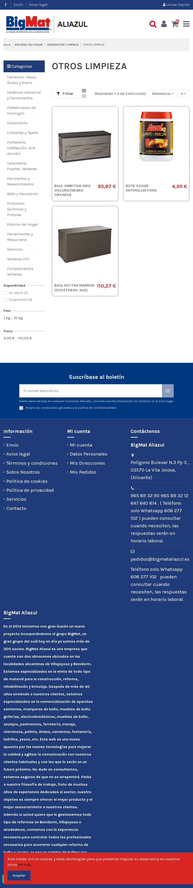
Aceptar (18, 875)
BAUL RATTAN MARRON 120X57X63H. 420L (74, 287)
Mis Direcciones (87, 463)
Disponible (20, 299)
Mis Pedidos (83, 472)
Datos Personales (88, 454)
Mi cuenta (81, 445)
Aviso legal (38, 4)
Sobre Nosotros (23, 472)
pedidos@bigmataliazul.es (160, 559)
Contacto (16, 508)
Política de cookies (27, 481)
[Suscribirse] (168, 390)
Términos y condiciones (32, 463)
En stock (18, 293)
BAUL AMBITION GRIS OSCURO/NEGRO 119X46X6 (72, 190)
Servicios (16, 499)
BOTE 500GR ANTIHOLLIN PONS (141, 188)
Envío (19, 4)
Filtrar (67, 93)
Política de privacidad (30, 490)
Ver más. (25, 864)
